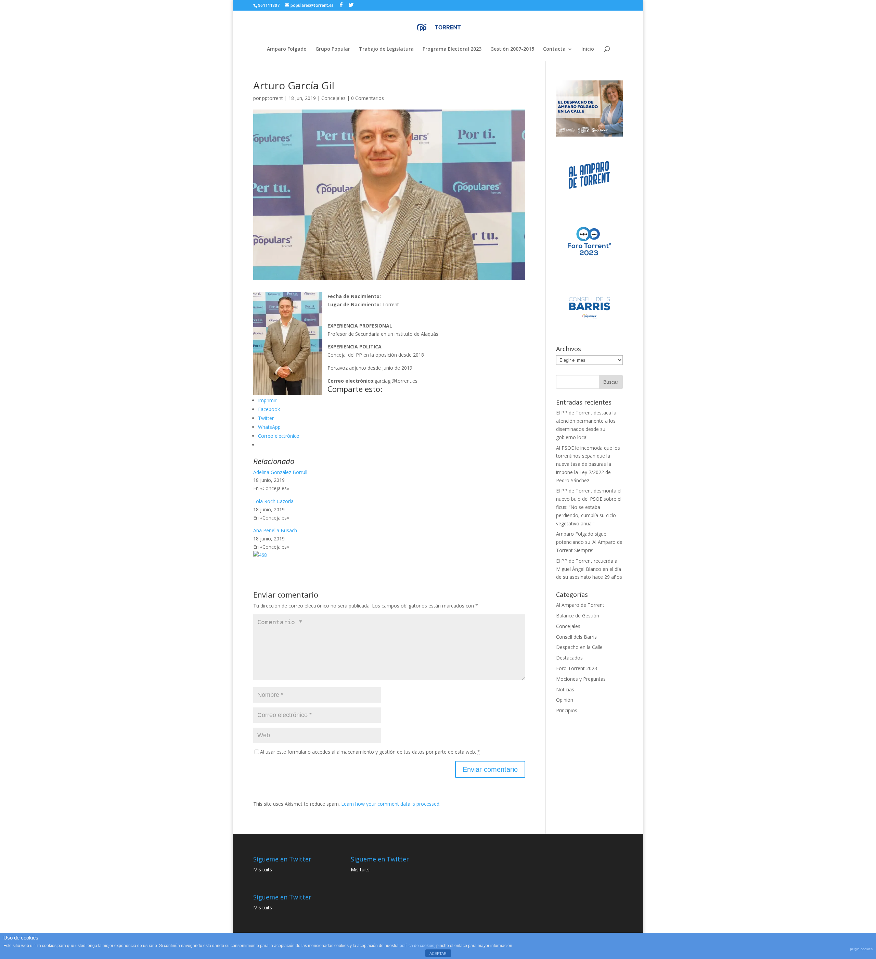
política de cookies (417, 945)
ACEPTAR (438, 953)
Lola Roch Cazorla (273, 501)
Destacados (569, 657)
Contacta (554, 49)
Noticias (565, 689)
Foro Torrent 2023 (576, 668)
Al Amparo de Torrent (580, 605)
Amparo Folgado (287, 49)
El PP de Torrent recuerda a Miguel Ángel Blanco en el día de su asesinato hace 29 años (589, 569)
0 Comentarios (367, 98)
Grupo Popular (332, 49)
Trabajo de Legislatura (386, 49)
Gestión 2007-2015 (512, 49)
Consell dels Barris (576, 637)
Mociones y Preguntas (581, 679)
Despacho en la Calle (579, 647)
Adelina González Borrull (280, 472)
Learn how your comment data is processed (390, 804)
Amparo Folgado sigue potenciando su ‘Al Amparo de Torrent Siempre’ (589, 541)
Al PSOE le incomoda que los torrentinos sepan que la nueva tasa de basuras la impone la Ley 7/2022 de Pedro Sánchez (588, 464)
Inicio (587, 49)
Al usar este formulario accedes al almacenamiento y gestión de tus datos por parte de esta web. (370, 752)
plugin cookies (861, 949)
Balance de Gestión (577, 615)
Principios (566, 710)
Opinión (564, 699)
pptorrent (272, 98)
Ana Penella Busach (275, 530)
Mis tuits (262, 869)
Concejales (333, 98)
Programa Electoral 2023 (452, 49)
